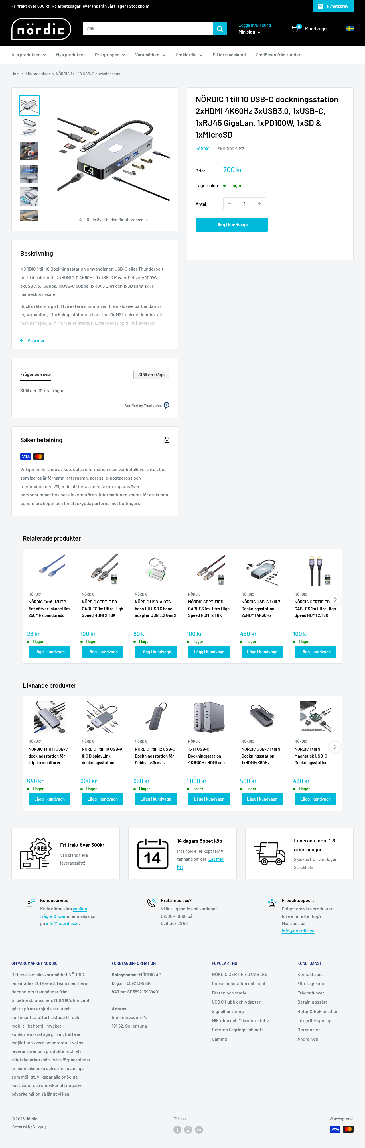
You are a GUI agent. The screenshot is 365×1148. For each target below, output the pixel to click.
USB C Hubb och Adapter (236, 1001)
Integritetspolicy (314, 1020)
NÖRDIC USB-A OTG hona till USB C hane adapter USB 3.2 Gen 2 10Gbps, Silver (155, 609)
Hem (15, 73)
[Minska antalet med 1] (230, 204)
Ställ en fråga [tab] (151, 374)
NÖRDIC (203, 148)
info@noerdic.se (62, 923)
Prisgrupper (107, 54)
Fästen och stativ (229, 992)
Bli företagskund (229, 54)
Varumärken (147, 54)
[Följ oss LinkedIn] (199, 1130)
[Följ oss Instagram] (188, 1130)
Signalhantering (228, 1011)
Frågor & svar (310, 992)
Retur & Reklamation (318, 1011)
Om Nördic (186, 54)
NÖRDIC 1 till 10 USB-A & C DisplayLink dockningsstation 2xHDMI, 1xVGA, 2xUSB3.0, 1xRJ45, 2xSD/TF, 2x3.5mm (102, 756)
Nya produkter (70, 54)
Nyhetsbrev (337, 6)
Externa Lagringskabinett (237, 1029)
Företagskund (311, 983)
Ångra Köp (307, 1038)
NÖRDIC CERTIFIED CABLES (239, 974)
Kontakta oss (310, 974)
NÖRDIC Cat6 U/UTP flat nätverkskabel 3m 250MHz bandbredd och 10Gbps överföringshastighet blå (49, 609)
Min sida (247, 31)
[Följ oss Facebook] (177, 1130)
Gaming (219, 1038)
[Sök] (220, 28)
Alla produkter (25, 54)
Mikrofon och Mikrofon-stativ (240, 1020)
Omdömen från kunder (278, 54)
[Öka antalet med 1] (260, 204)
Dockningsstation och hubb (239, 983)
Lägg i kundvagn (231, 224)
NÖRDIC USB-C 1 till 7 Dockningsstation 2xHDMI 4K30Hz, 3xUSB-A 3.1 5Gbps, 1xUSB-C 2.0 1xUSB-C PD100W (261, 609)
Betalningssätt (312, 1001)
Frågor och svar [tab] (35, 374)
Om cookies (309, 1029)
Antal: (202, 203)
